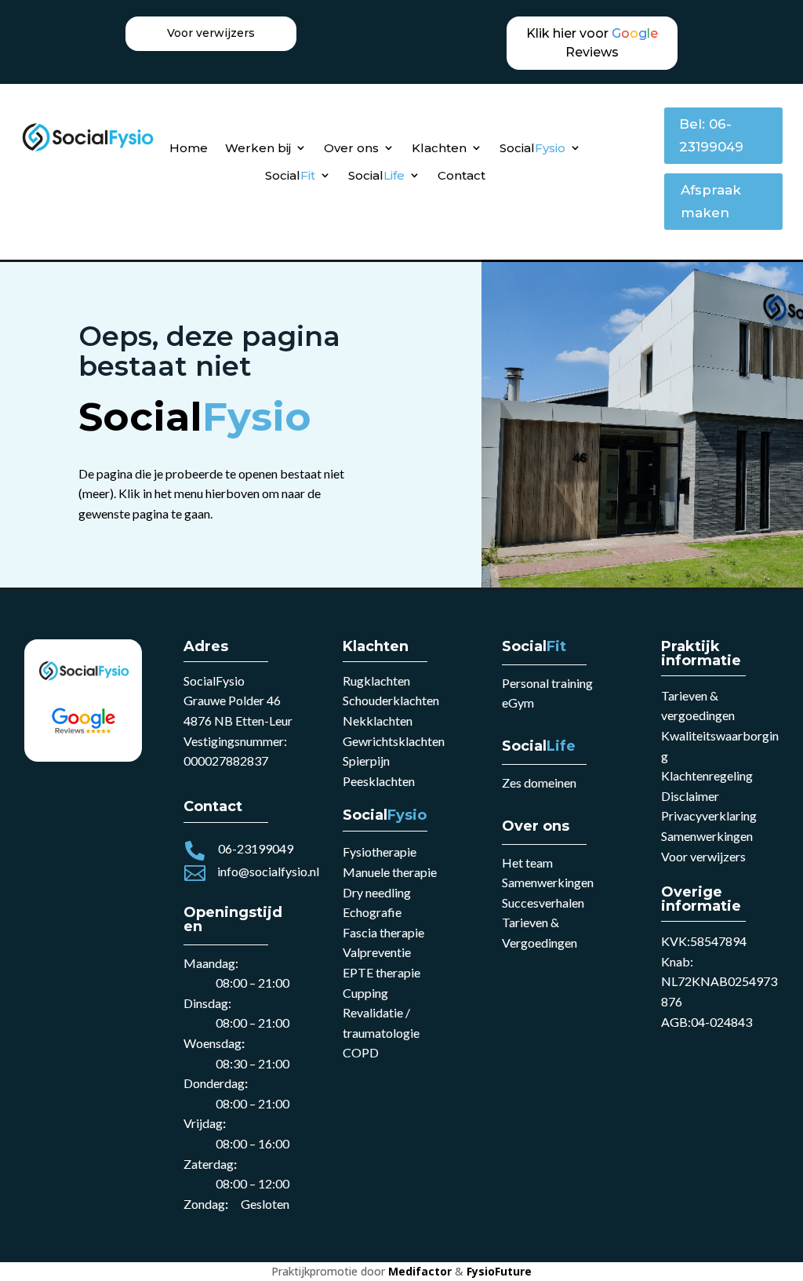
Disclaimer (690, 795)
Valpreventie (377, 951)
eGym (518, 702)
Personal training (547, 682)
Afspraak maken (711, 201)
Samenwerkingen (548, 882)
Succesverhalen (543, 902)
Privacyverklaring (709, 815)
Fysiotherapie (379, 851)
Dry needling (377, 892)
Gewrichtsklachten (394, 740)
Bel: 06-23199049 (711, 135)
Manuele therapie (390, 871)
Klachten (439, 147)
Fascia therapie (383, 932)
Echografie (372, 911)
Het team (527, 862)
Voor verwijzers (703, 856)
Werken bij (258, 147)
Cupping (365, 992)
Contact (461, 175)
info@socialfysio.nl (268, 871)
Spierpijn (366, 760)
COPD (361, 1052)
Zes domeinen (539, 782)
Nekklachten (377, 720)
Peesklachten (379, 780)
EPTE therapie (381, 972)
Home (188, 147)
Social (532, 147)
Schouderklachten (391, 700)
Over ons (351, 147)
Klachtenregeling (707, 775)
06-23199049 (255, 848)
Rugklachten (376, 680)
